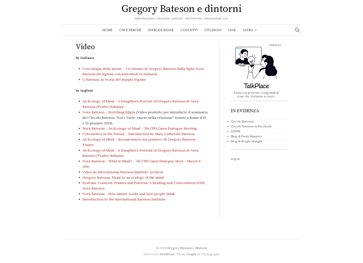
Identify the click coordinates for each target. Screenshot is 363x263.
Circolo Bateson (242, 121)
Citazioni (212, 30)
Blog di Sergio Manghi (246, 141)
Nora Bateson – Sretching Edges (108, 112)
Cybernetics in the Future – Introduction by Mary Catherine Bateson (138, 134)
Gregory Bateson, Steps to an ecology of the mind (123, 177)
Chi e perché (130, 30)
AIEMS (235, 131)
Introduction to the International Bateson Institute (124, 199)
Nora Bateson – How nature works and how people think (128, 194)
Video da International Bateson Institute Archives (122, 172)
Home (107, 30)
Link (232, 30)
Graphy (192, 254)
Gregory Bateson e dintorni (181, 8)
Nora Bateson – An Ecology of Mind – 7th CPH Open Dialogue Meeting (139, 128)
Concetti (189, 30)
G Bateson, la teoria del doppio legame (114, 79)
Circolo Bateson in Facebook (251, 126)
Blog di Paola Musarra (246, 136)
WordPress (167, 254)
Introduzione (161, 30)
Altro (248, 30)
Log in (235, 159)
